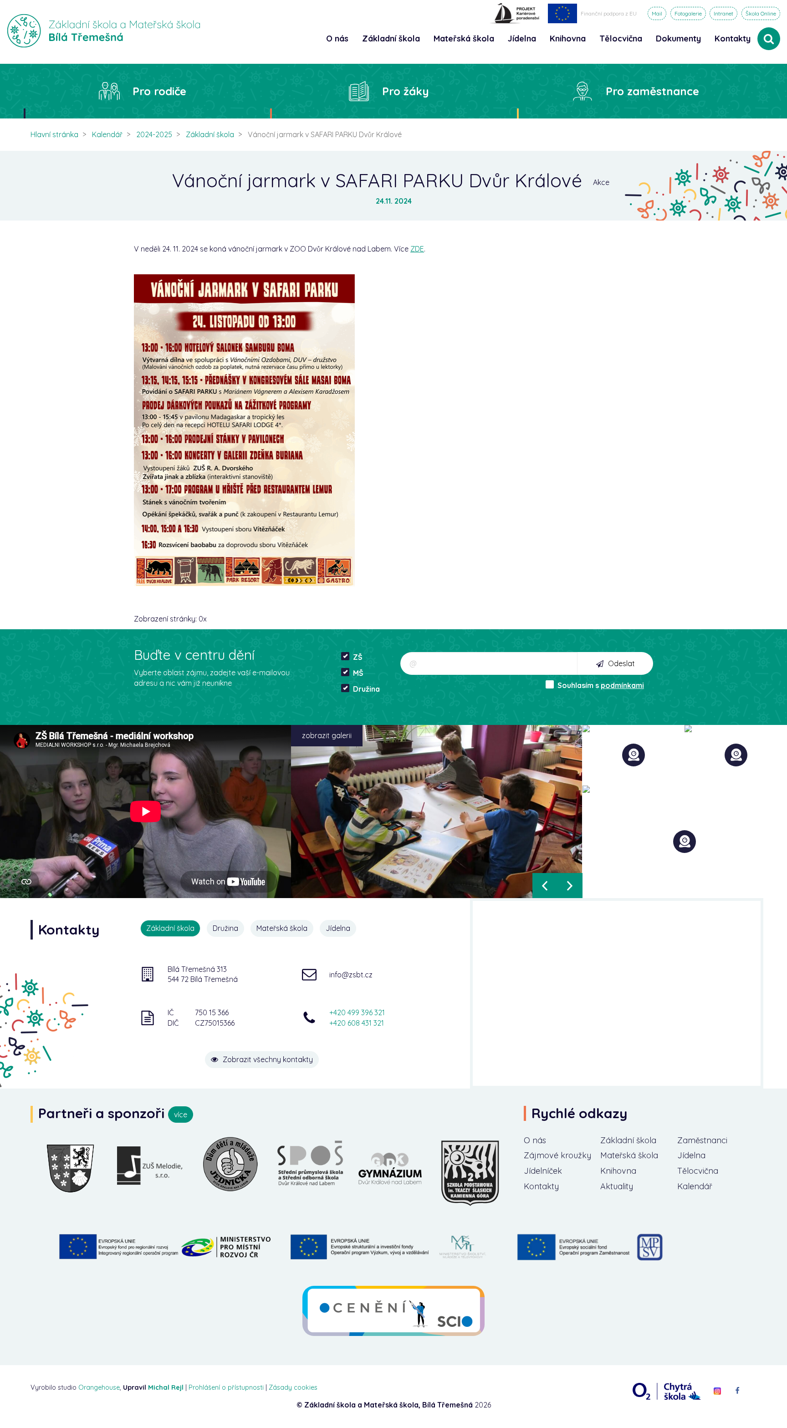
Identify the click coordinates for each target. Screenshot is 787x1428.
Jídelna (691, 1155)
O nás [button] (337, 38)
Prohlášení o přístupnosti (226, 1387)
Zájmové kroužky (557, 1155)
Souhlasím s (600, 685)
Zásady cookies (293, 1387)
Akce (601, 182)
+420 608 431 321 (356, 1022)
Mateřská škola (629, 1155)
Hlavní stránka (54, 134)
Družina (366, 688)
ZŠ (358, 657)
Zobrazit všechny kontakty (268, 1059)
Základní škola (210, 134)
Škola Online (761, 13)
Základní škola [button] (391, 38)
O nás (535, 1140)
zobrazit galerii (327, 735)
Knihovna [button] (568, 38)
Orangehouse (99, 1387)
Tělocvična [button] (620, 38)
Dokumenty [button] (678, 38)
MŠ (358, 673)
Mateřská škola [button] (464, 38)
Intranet (723, 13)
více (180, 1114)
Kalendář (107, 134)
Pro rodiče (159, 91)
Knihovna (618, 1171)
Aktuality (616, 1186)
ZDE (417, 248)
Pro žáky (405, 91)
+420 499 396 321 (357, 1012)
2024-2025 (154, 134)
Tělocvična (697, 1171)
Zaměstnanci (702, 1140)
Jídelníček (543, 1171)
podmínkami (622, 685)
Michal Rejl (166, 1387)
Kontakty (733, 38)
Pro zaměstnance (652, 91)
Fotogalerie (688, 13)
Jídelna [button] (522, 38)
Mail (657, 13)
